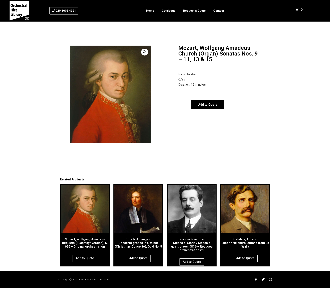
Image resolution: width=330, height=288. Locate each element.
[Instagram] (270, 279)
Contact (218, 10)
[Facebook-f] (255, 279)
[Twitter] (263, 279)
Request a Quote (194, 10)
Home (150, 10)
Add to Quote (207, 104)
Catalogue (169, 10)
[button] (144, 52)
